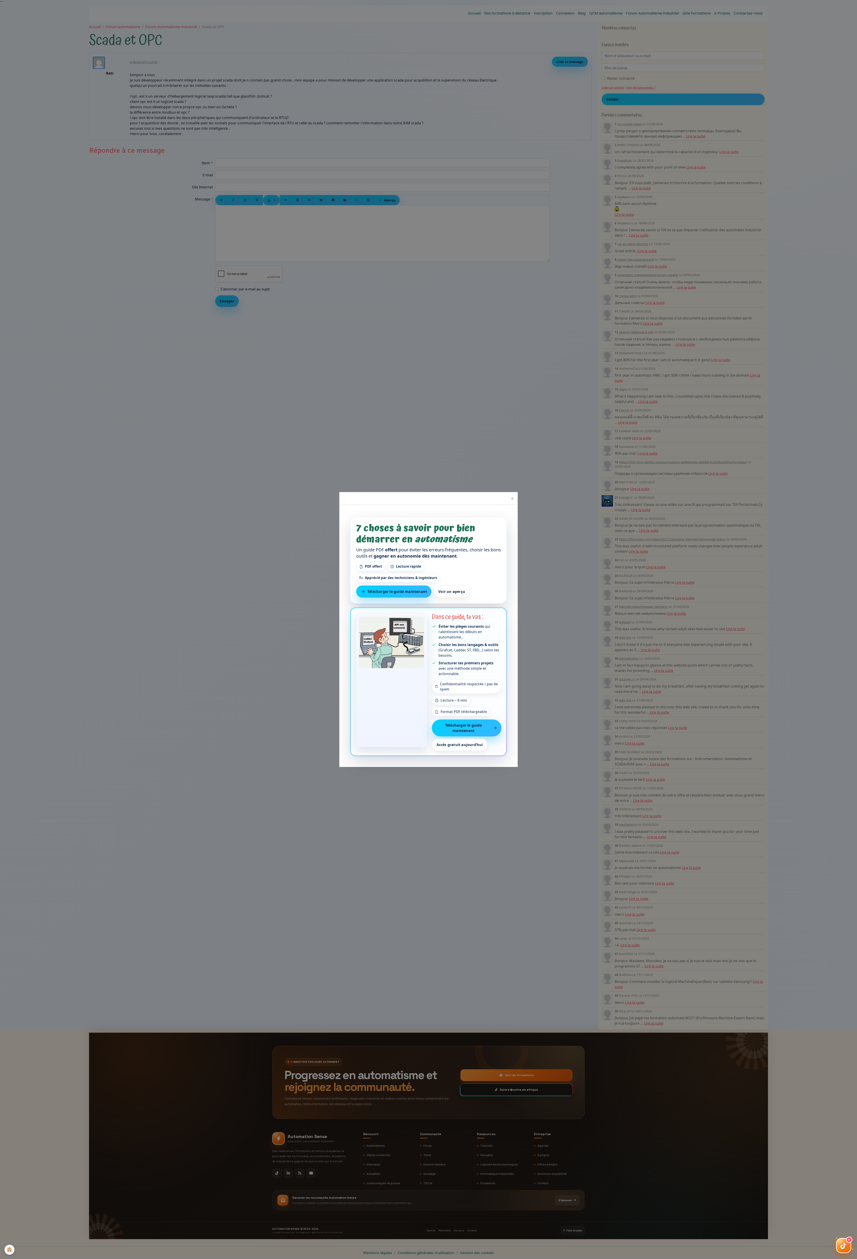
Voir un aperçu (451, 591)
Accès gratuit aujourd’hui (460, 744)
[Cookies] (9, 1250)
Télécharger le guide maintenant (397, 591)
